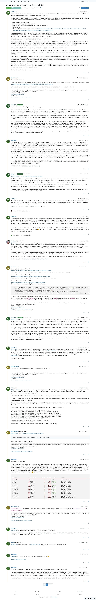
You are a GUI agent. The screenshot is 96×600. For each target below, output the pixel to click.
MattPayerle (13, 11)
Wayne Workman (15, 77)
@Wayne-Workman (51, 350)
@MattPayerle (28, 174)
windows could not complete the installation (32, 176)
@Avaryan (13, 556)
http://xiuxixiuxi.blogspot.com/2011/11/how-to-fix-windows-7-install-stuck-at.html (31, 270)
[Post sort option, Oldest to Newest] (79, 8)
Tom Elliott (13, 241)
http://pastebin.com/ (35, 544)
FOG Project (54, 597)
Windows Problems (16, 7)
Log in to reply (85, 7)
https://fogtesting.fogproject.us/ (17, 94)
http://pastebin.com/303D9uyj (18, 559)
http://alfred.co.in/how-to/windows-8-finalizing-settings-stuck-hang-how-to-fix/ (30, 276)
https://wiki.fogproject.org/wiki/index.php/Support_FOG (36, 258)
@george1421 (14, 355)
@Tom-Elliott (14, 349)
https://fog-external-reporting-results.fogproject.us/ (21, 96)
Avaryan (13, 542)
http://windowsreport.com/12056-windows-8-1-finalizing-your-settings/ (28, 282)
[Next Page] (51, 584)
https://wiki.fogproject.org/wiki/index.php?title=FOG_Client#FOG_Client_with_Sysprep (32, 84)
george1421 (13, 104)
